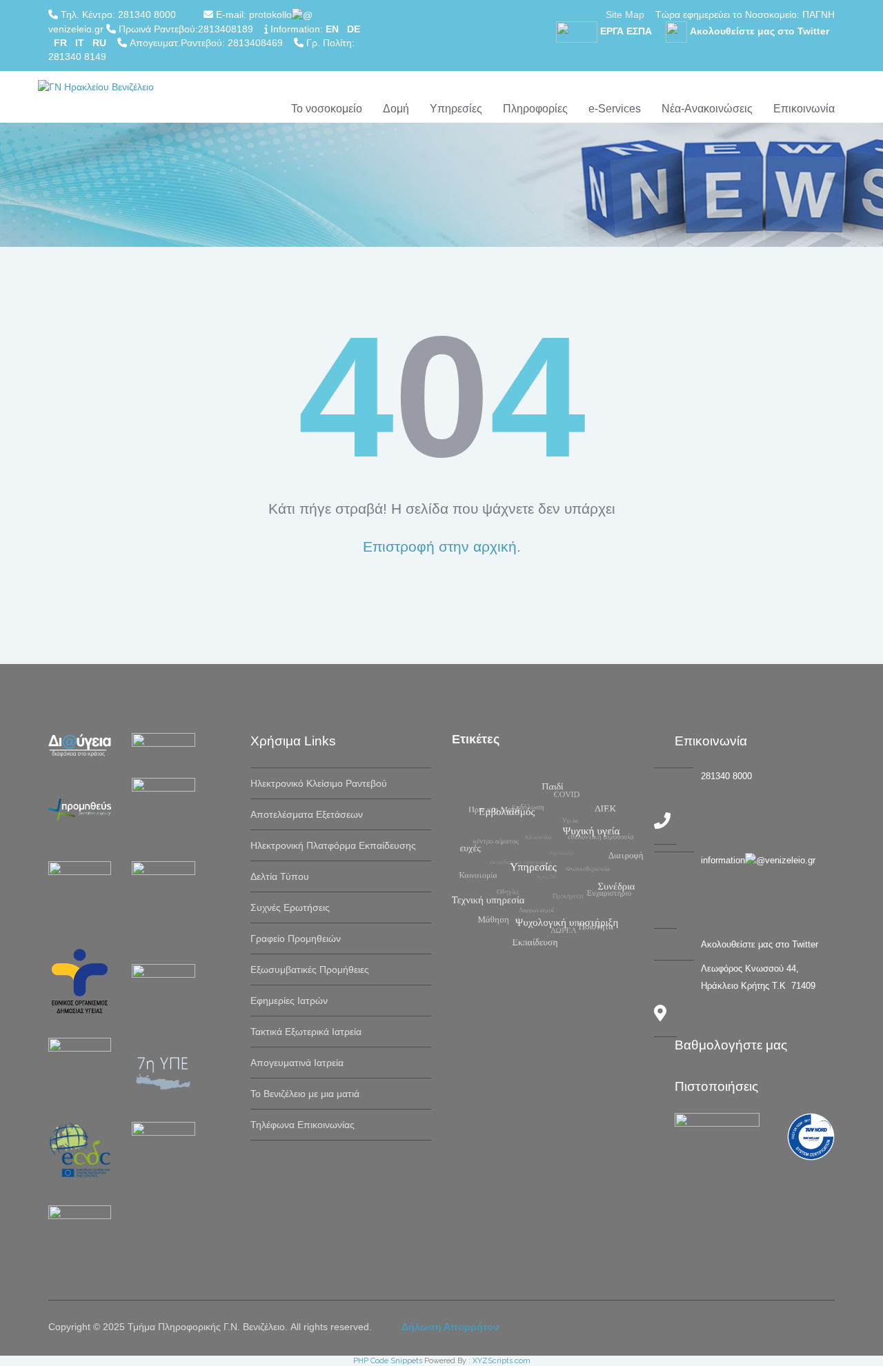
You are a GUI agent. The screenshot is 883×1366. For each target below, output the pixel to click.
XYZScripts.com (501, 1360)
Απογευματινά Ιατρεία (297, 1062)
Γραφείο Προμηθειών (295, 938)
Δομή (396, 108)
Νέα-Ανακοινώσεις (707, 108)
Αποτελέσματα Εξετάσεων (306, 814)
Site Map (625, 14)
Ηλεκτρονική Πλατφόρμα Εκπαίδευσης (333, 845)
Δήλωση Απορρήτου (450, 1326)
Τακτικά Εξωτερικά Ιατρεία (305, 1031)
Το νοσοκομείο (326, 108)
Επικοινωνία (804, 108)
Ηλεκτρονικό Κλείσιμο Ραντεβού (318, 783)
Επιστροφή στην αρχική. (442, 546)
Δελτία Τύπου (279, 876)
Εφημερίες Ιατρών (289, 1000)
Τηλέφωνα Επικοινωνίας (302, 1124)
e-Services (614, 108)
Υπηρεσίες (456, 108)
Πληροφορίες (535, 108)
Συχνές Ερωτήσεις (290, 907)
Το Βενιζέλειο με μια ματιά (304, 1093)
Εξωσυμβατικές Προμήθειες (309, 969)
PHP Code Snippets (387, 1360)
